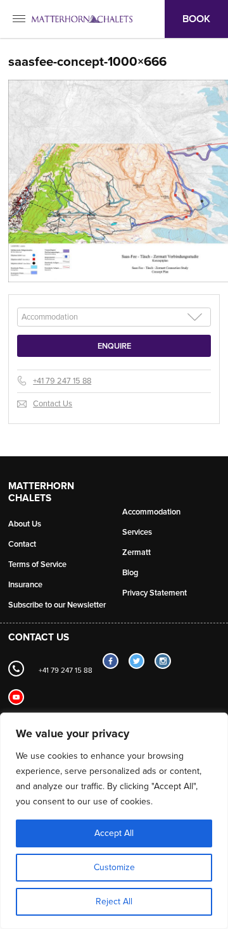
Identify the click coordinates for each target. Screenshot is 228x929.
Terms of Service (37, 564)
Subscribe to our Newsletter (57, 605)
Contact (22, 544)
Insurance (25, 585)
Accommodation (151, 512)
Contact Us (52, 404)
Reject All (114, 901)
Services (137, 532)
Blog (130, 573)
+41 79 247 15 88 (62, 381)
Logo (82, 19)
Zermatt (136, 552)
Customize (114, 867)
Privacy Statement (154, 593)
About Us (24, 524)
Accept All (114, 833)
